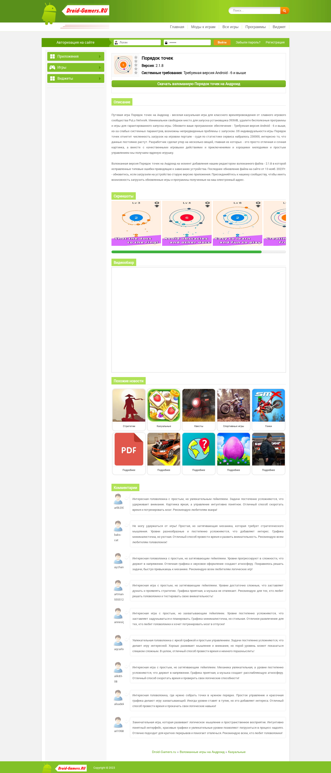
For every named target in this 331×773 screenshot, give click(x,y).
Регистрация (275, 42)
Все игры (230, 27)
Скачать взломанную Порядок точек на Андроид (198, 83)
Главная (177, 27)
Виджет (279, 27)
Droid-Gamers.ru (164, 752)
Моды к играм (203, 27)
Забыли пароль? (248, 42)
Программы (255, 27)
